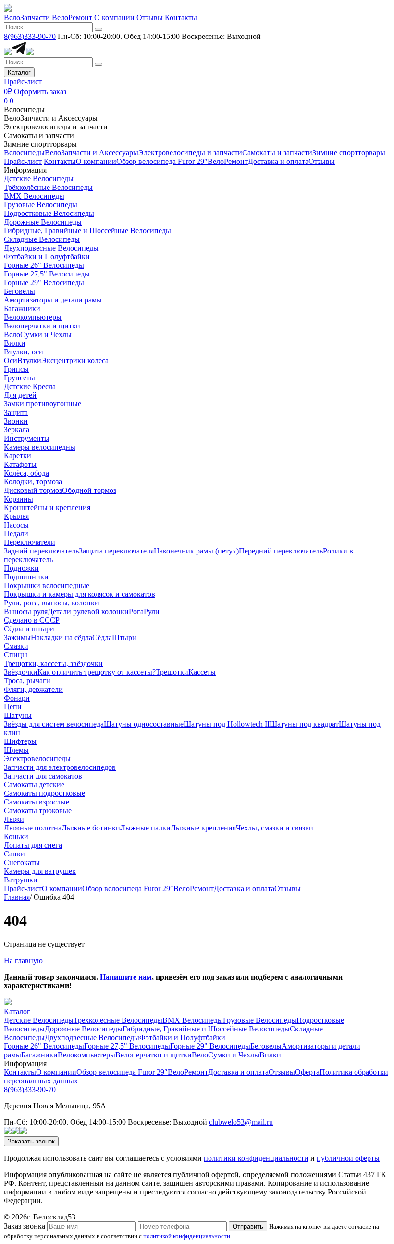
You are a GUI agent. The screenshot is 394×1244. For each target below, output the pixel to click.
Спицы (15, 655)
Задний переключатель (41, 551)
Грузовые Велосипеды (40, 205)
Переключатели (29, 542)
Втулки (29, 360)
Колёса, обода (26, 473)
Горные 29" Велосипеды (44, 282)
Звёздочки (20, 672)
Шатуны (18, 715)
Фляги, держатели (33, 689)
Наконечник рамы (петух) (196, 551)
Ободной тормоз (89, 490)
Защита (16, 412)
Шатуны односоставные (144, 724)
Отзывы (149, 17)
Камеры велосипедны (39, 447)
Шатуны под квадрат (304, 724)
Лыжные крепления (203, 828)
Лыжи (14, 819)
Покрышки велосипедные (46, 585)
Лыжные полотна (33, 828)
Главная (17, 897)
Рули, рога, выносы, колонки (51, 603)
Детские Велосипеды (39, 179)
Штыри (124, 637)
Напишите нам (126, 977)
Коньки (16, 836)
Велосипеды (24, 109)
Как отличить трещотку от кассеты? (96, 672)
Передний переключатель (281, 551)
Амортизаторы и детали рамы (53, 300)
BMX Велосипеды (34, 196)
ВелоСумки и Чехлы (38, 334)
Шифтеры (20, 741)
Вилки (14, 343)
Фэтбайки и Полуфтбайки (47, 256)
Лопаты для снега (33, 845)
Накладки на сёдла (61, 637)
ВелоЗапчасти (27, 17)
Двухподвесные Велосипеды (51, 248)
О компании (114, 17)
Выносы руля (26, 611)
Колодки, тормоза (33, 481)
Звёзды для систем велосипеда (54, 724)
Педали (16, 533)
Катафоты (20, 464)
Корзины (18, 499)
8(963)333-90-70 (30, 36)
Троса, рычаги (27, 681)
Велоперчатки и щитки (42, 326)
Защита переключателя (116, 551)
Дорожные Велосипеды (43, 222)
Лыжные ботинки (91, 828)
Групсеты (19, 378)
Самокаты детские (34, 784)
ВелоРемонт (72, 17)
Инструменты (26, 438)
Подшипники (26, 577)
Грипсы (16, 369)
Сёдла (102, 637)
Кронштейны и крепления (47, 507)
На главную (23, 960)
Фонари (17, 698)
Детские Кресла (30, 386)
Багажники (22, 308)
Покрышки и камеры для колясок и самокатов (79, 594)
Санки (14, 854)
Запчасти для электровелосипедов (60, 767)
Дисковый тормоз (33, 490)
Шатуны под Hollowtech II (227, 724)
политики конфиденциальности (256, 1158)
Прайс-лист (23, 81)
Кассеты (202, 672)
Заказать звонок (31, 1141)
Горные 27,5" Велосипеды (47, 274)
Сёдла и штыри (29, 629)
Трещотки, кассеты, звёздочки (53, 663)
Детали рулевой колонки (88, 611)
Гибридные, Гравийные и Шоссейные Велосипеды (87, 230)
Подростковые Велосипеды (49, 213)
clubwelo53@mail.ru (241, 1122)
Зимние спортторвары (40, 144)
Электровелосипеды (37, 758)
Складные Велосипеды (42, 239)
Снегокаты (22, 862)
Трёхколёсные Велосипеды (48, 187)
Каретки (17, 456)
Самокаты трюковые (38, 810)
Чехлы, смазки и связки (274, 828)
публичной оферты (348, 1158)
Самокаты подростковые (44, 793)
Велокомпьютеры (33, 317)
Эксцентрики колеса (75, 360)
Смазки (16, 646)
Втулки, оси (23, 352)
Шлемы (16, 750)
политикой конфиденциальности (186, 1236)
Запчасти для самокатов (43, 776)
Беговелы (19, 291)
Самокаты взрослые (36, 802)
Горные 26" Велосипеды (44, 265)
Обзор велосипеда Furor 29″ (162, 161)
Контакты (181, 17)
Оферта (307, 1072)
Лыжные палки (145, 828)
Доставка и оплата (278, 161)
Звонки (16, 421)
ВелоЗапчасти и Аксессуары (51, 118)
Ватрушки (20, 880)
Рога (136, 611)
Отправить (248, 1226)
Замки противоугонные (42, 404)
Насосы (16, 525)
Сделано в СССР (32, 620)
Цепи (13, 707)
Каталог (19, 72)
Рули (152, 611)
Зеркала (16, 430)
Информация (25, 170)
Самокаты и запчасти (39, 135)
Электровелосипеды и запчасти (56, 127)
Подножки (21, 568)
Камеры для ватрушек (40, 871)
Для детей (20, 395)
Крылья (16, 516)
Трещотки (172, 672)
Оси (10, 360)
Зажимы (17, 637)
